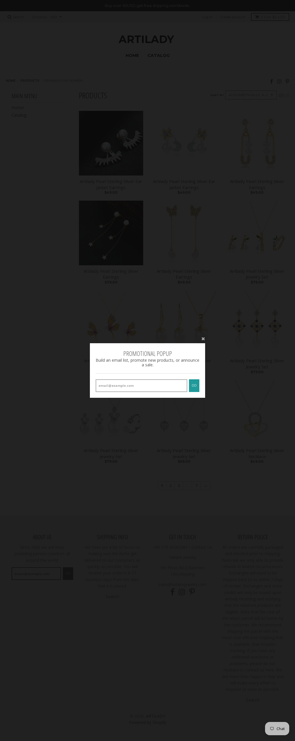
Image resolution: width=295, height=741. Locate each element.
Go (194, 385)
